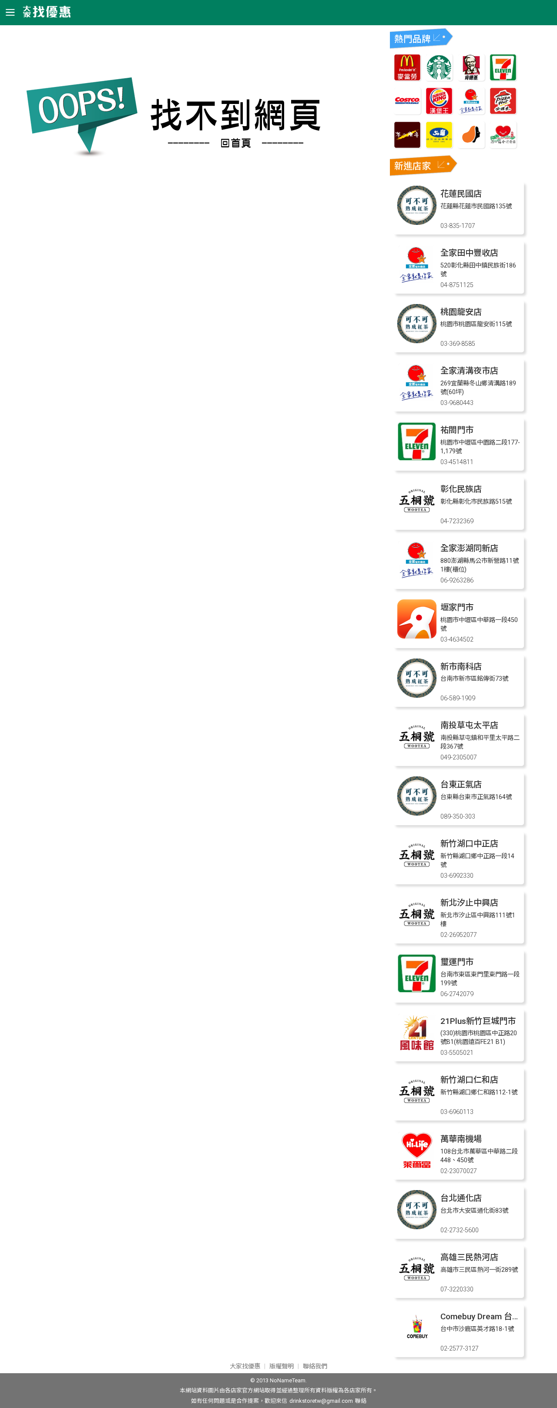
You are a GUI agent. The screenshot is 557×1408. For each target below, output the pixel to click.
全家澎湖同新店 (469, 548)
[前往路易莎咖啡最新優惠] (471, 146)
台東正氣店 (461, 784)
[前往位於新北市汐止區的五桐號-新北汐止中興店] (416, 931)
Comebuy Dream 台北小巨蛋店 (497, 1316)
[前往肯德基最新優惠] (471, 78)
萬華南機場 (461, 1139)
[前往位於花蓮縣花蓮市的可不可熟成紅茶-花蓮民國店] (416, 222)
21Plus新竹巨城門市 (478, 1021)
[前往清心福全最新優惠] (503, 146)
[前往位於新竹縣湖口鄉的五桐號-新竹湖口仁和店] (416, 1108)
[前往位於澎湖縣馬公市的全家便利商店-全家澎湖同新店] (416, 577)
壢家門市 (456, 607)
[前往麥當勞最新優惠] (407, 78)
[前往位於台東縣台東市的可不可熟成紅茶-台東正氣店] (416, 813)
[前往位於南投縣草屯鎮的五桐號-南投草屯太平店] (416, 754)
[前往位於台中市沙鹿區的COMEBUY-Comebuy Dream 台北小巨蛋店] (416, 1345)
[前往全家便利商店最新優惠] (471, 112)
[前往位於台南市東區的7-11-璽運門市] (416, 991)
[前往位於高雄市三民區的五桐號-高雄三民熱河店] (416, 1286)
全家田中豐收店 (469, 253)
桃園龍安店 (461, 312)
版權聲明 (281, 1366)
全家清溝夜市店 (469, 371)
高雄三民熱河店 (469, 1257)
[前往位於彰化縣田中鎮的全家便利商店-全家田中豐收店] (416, 282)
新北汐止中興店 (469, 903)
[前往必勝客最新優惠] (503, 112)
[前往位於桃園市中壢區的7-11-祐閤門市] (416, 459)
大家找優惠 (245, 1366)
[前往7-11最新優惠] (503, 78)
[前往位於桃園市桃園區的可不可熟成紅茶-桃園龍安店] (416, 341)
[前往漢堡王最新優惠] (439, 112)
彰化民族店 (461, 489)
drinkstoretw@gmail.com (321, 1401)
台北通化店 (461, 1198)
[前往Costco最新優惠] (407, 112)
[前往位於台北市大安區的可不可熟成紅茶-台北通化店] (416, 1227)
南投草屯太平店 (469, 725)
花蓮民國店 (461, 194)
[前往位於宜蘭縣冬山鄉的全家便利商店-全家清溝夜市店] (416, 399)
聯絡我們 (315, 1366)
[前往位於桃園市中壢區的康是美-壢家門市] (416, 636)
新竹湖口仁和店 (469, 1080)
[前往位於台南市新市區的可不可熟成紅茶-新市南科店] (416, 695)
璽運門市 (456, 962)
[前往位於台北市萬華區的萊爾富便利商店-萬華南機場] (416, 1168)
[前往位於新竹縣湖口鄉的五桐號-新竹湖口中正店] (416, 872)
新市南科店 (461, 667)
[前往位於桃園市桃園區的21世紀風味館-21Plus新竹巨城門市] (416, 1050)
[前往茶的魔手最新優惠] (407, 146)
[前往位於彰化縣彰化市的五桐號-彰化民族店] (416, 518)
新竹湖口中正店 (469, 844)
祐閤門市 (456, 430)
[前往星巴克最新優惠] (439, 78)
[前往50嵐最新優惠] (439, 146)
